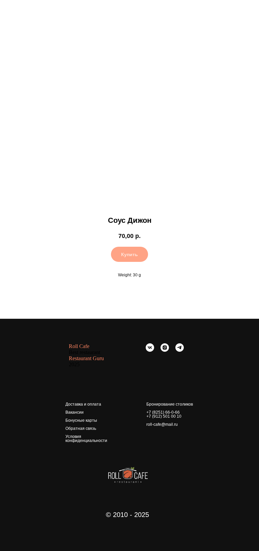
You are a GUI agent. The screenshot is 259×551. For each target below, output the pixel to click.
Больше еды (24, 9)
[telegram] (179, 350)
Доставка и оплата (83, 404)
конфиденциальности (86, 440)
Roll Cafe (79, 346)
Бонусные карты (81, 420)
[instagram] (165, 350)
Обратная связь (80, 428)
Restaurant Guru (86, 358)
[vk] (150, 350)
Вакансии (74, 412)
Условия (73, 436)
